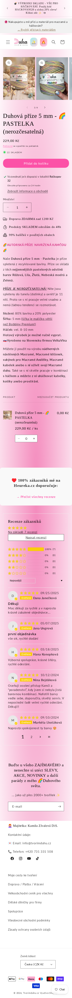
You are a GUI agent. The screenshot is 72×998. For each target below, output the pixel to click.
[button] (8, 42)
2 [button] (32, 737)
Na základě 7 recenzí (22, 532)
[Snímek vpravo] (44, 107)
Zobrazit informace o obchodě (27, 191)
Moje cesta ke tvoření (22, 875)
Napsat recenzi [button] (36, 537)
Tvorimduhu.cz (31, 993)
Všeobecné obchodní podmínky (29, 920)
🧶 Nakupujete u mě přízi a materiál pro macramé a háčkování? (36, 25)
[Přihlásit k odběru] (59, 806)
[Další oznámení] (64, 8)
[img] (30, 593)
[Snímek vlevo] (27, 107)
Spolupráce (15, 911)
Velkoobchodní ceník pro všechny (30, 893)
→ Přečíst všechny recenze (36, 496)
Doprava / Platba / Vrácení (26, 884)
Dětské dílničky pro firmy (25, 902)
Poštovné (8, 146)
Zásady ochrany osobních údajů (29, 929)
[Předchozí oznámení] (7, 8)
